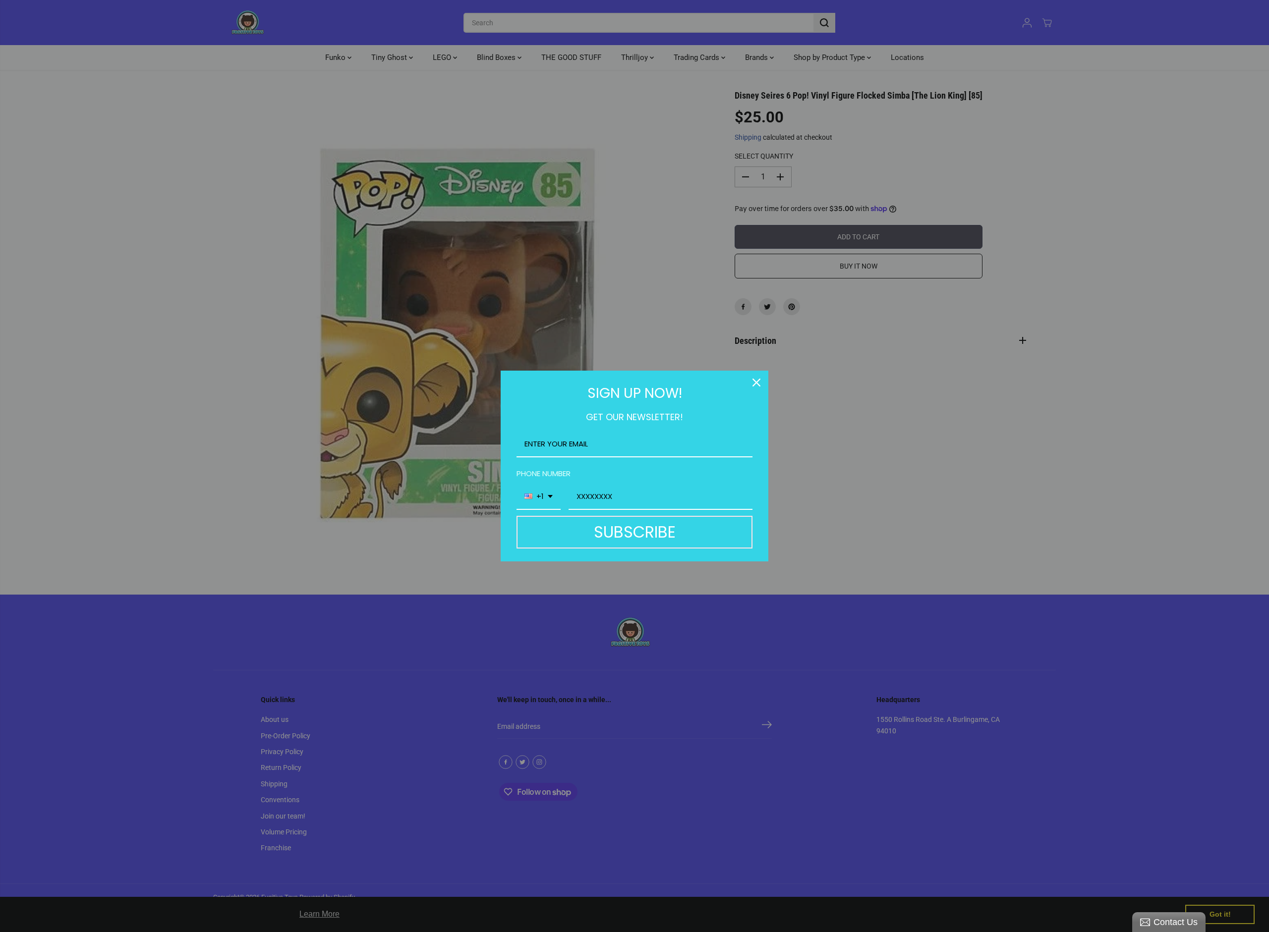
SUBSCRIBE (635, 532)
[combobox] (539, 497)
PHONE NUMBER (544, 473)
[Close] (756, 382)
